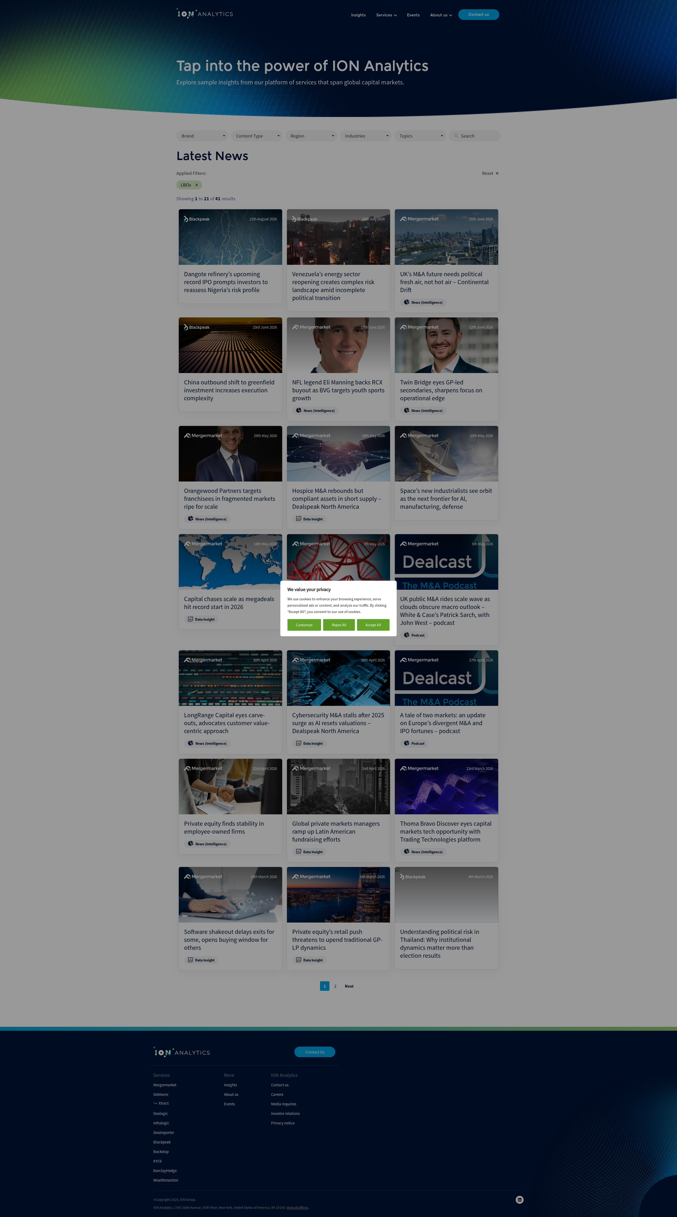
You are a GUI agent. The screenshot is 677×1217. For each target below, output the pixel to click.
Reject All (339, 625)
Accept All (373, 625)
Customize (304, 625)
